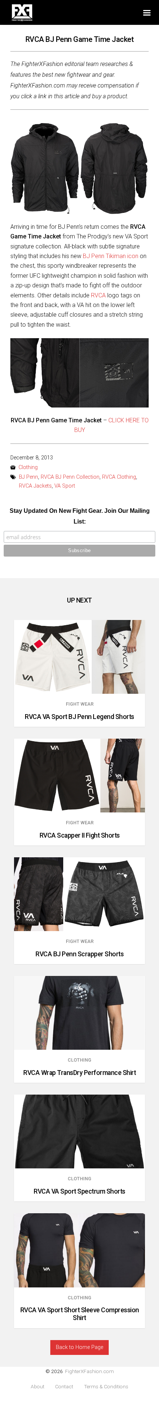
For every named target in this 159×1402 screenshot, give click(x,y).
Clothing (28, 467)
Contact (64, 1387)
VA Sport (64, 486)
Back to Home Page (79, 1347)
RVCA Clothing (119, 477)
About (37, 1387)
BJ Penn (28, 477)
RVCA (98, 295)
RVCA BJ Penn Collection (70, 477)
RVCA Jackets (35, 486)
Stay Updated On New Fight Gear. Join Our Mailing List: (80, 516)
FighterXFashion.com (89, 1371)
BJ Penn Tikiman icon (110, 256)
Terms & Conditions (106, 1387)
